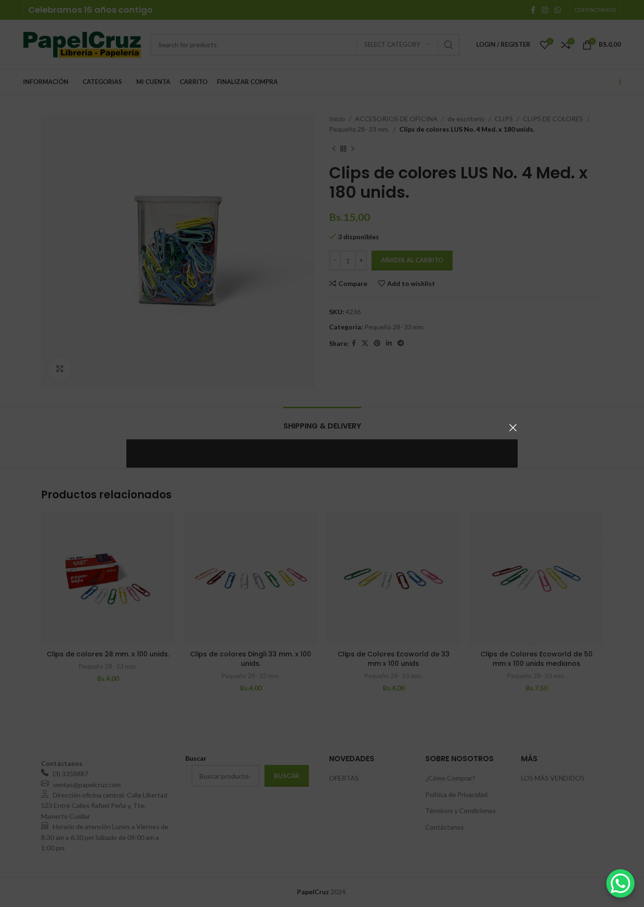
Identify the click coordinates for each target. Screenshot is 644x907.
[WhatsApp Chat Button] (620, 883)
